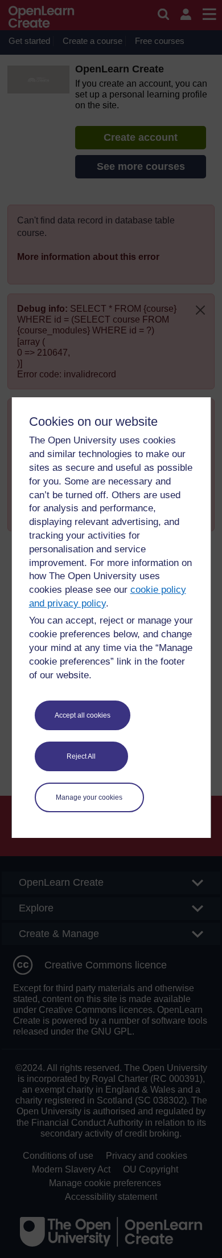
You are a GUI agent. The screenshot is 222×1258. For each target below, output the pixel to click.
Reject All (81, 756)
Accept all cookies (82, 715)
